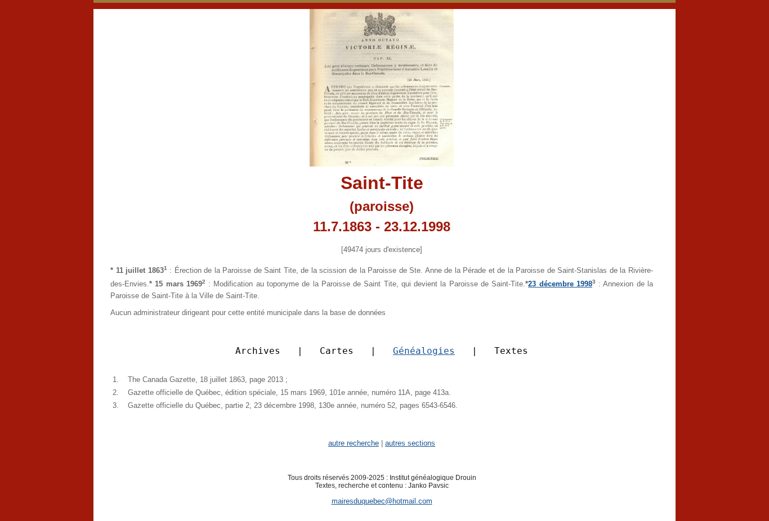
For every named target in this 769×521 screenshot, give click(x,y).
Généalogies (424, 350)
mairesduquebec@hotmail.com (382, 501)
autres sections (410, 443)
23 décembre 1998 (560, 284)
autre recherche (353, 443)
